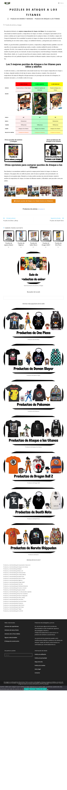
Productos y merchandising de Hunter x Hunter (14, 588)
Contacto (37, 673)
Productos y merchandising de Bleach (12, 569)
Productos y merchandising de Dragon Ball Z (14, 582)
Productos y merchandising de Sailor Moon (13, 605)
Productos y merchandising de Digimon (12, 580)
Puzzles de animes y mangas (13, 25)
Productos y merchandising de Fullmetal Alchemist (15, 586)
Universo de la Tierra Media (12, 634)
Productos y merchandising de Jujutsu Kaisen (14, 590)
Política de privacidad (41, 658)
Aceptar (27, 689)
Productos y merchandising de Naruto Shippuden (15, 595)
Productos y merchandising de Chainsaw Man (14, 572)
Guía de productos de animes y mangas (33, 285)
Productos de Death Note (33, 518)
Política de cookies (40, 665)
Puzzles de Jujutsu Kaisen (8, 244)
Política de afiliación (40, 654)
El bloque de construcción (12, 641)
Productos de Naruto (33, 554)
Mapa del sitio (39, 662)
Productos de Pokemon (33, 411)
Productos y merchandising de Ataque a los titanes (15, 567)
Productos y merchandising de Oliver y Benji (14, 597)
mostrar (41, 209)
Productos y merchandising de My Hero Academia (15, 593)
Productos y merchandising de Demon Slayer (14, 578)
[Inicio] (8, 19)
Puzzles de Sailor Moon (33, 244)
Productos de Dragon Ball (33, 483)
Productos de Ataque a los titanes (33, 447)
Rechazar (32, 689)
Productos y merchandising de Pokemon (13, 603)
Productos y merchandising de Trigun (12, 609)
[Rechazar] (47, 689)
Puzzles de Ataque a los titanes (47, 19)
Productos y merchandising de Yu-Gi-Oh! (13, 611)
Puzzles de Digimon (21, 244)
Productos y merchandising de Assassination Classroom (16, 565)
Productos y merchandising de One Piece (13, 599)
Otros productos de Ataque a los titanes (53, 140)
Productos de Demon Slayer (33, 375)
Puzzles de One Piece (58, 244)
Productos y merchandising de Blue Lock (13, 571)
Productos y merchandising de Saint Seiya (13, 607)
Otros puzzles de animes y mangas (13, 140)
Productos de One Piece (33, 339)
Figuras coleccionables (11, 637)
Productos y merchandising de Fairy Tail (12, 584)
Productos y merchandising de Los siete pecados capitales (17, 592)
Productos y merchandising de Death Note (13, 576)
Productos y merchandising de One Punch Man (14, 601)
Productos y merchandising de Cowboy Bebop (14, 574)
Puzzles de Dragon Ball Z (46, 244)
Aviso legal (38, 669)
